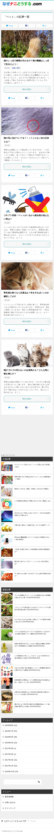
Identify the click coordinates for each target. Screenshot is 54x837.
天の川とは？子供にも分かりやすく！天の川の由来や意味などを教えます (32, 514)
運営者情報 (9, 797)
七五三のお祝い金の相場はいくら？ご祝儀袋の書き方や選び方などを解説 (32, 669)
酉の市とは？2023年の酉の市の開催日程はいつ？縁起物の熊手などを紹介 (32, 705)
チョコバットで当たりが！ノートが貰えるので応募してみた (32, 466)
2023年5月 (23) (11, 743)
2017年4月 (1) (10, 748)
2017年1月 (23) (11, 766)
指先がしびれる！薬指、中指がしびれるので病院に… (32, 489)
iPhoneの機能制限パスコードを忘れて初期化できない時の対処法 (31, 538)
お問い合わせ (10, 802)
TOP (15, 821)
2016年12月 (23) (11, 771)
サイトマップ (10, 808)
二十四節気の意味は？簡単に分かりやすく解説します (32, 501)
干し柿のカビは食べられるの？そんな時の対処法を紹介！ (32, 575)
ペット (7, 68)
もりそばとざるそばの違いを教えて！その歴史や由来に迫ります (32, 621)
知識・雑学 (16, 68)
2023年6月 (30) (11, 737)
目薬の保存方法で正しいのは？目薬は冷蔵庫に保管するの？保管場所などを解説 (32, 645)
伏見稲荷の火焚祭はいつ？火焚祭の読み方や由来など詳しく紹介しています (32, 681)
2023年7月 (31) (11, 731)
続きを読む (27, 89)
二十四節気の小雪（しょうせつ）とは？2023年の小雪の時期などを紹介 (32, 657)
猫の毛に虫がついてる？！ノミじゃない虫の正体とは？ (31, 563)
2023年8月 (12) (11, 725)
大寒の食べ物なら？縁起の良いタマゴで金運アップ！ (32, 525)
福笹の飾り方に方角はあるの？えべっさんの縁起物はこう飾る (32, 478)
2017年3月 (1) (10, 754)
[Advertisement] (34, 440)
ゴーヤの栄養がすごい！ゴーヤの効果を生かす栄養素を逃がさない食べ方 (32, 596)
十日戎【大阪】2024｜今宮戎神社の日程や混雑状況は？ (32, 550)
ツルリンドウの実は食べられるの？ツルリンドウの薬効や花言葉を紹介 (32, 608)
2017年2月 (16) (11, 760)
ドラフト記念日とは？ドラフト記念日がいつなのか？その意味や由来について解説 (32, 633)
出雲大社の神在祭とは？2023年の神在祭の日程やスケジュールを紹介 (32, 693)
